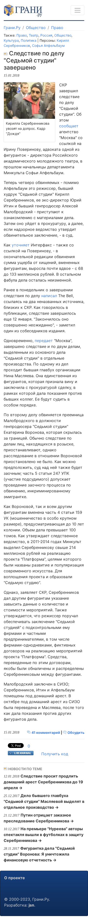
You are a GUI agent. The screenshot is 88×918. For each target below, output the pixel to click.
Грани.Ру (12, 27)
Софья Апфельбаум (48, 45)
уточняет (21, 244)
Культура (11, 40)
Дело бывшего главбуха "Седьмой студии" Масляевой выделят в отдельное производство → (44, 801)
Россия (46, 35)
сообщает (68, 125)
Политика (28, 40)
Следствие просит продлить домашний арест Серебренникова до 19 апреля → (43, 782)
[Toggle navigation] (77, 10)
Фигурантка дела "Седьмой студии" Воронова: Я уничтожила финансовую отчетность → (39, 854)
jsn (31, 905)
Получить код (54, 753)
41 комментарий (46, 732)
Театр (33, 35)
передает (44, 340)
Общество (36, 27)
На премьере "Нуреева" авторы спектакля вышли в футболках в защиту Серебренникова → (43, 834)
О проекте (14, 877)
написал (49, 295)
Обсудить (75, 732)
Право (57, 27)
